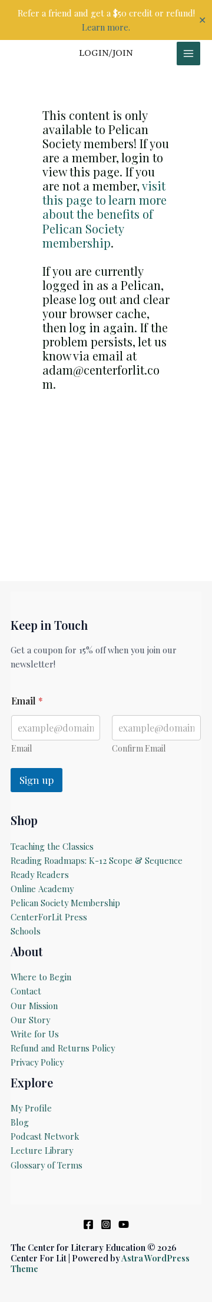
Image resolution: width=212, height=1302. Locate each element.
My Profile (31, 1108)
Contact (26, 991)
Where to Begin (41, 977)
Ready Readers (40, 874)
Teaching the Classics (52, 846)
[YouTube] (123, 1224)
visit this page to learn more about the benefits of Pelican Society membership (104, 214)
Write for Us (35, 1034)
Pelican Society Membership (65, 903)
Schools (26, 931)
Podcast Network (45, 1136)
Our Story (30, 1020)
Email (21, 748)
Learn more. (106, 27)
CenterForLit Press (49, 917)
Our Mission (34, 1005)
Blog (20, 1122)
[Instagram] (106, 1224)
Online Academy (42, 888)
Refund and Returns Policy (63, 1048)
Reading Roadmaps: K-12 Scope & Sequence (97, 860)
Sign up (36, 779)
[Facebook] (88, 1224)
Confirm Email (138, 748)
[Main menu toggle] (188, 53)
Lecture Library (42, 1150)
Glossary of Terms (46, 1165)
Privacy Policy (37, 1062)
